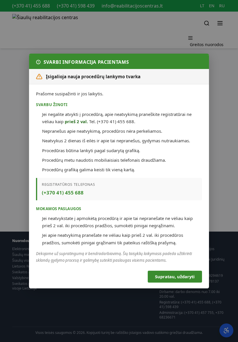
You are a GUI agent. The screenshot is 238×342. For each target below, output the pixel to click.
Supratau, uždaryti (174, 276)
